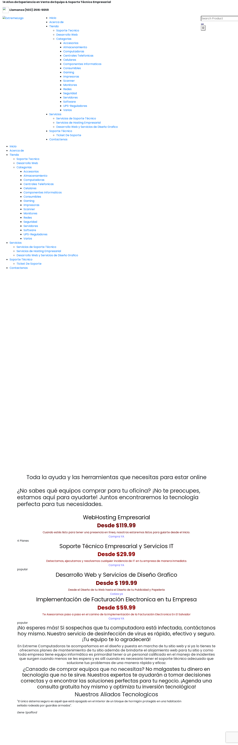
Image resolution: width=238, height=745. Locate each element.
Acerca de (56, 22)
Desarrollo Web (27, 163)
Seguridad (30, 222)
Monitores (30, 213)
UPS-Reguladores (35, 234)
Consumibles (32, 197)
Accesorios (31, 171)
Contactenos (58, 139)
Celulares (30, 188)
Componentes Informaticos (43, 192)
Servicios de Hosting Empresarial (39, 251)
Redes (28, 218)
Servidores (31, 226)
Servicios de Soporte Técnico (36, 247)
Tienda (54, 26)
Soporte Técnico (60, 131)
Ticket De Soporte (29, 264)
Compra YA (116, 536)
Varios (28, 239)
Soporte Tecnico (28, 159)
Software (30, 230)
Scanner (29, 209)
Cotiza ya (116, 594)
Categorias (24, 167)
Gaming (29, 201)
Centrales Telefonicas (39, 184)
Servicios (55, 114)
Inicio (52, 18)
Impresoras (31, 205)
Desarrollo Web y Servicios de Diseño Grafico (47, 255)
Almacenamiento (35, 176)
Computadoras (34, 180)
